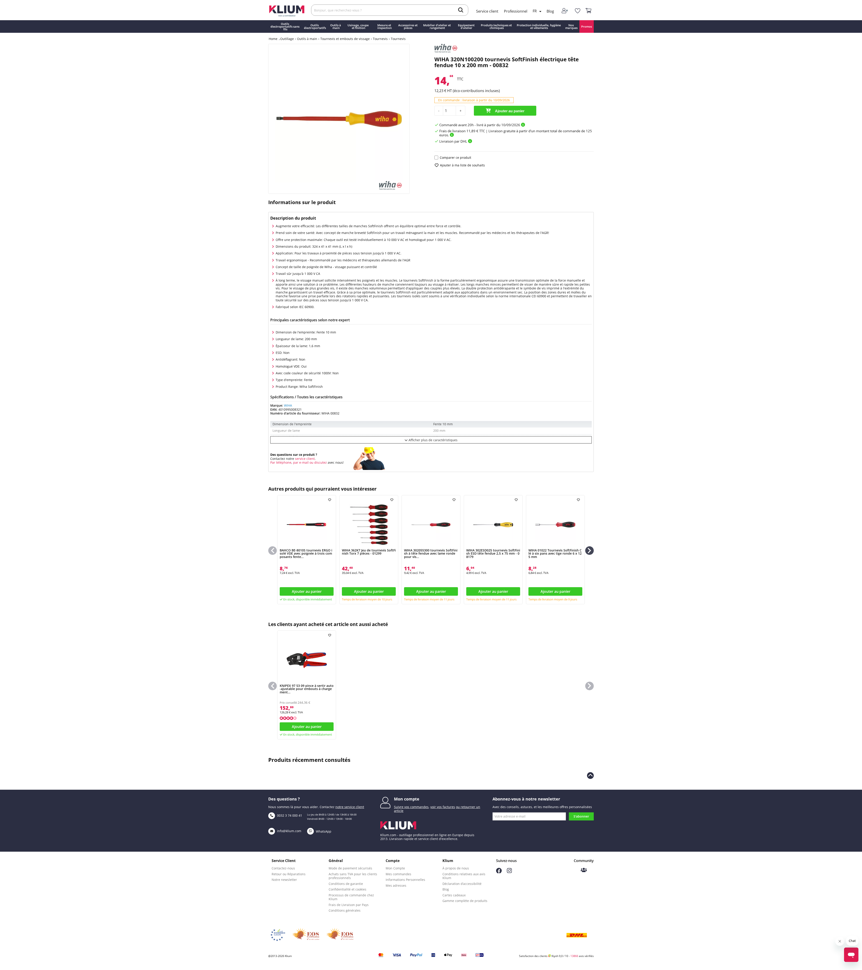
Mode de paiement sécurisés (350, 868)
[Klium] (286, 10)
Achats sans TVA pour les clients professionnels (353, 876)
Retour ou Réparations (289, 874)
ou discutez (318, 462)
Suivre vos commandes (411, 807)
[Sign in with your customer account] (565, 11)
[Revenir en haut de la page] (590, 775)
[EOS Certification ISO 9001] (305, 935)
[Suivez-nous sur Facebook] (499, 872)
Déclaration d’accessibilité (462, 884)
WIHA (288, 405)
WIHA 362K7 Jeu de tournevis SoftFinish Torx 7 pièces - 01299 (369, 552)
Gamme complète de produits (464, 901)
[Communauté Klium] (584, 870)
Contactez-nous (283, 868)
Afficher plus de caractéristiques (432, 440)
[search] (461, 10)
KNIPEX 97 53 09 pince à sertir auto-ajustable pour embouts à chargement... (307, 688)
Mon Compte (395, 868)
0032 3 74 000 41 (289, 815)
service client (304, 458)
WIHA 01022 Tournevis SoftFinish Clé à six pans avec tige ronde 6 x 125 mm (555, 553)
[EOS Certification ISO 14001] (339, 935)
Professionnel (515, 11)
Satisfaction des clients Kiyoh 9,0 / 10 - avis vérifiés (556, 956)
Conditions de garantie (346, 884)
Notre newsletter (284, 879)
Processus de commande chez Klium (351, 897)
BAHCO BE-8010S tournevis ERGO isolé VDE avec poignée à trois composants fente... (306, 553)
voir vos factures (442, 807)
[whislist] (577, 11)
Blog (550, 11)
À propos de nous (455, 868)
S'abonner (581, 816)
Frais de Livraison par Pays (349, 905)
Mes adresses (396, 885)
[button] (589, 550)
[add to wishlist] (330, 500)
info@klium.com (289, 831)
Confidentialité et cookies (347, 889)
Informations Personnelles (405, 879)
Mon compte (406, 799)
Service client (487, 11)
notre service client (349, 807)
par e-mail (301, 462)
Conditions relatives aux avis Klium (463, 876)
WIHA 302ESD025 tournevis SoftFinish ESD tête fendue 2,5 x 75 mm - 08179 (493, 553)
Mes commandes (398, 874)
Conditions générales (345, 910)
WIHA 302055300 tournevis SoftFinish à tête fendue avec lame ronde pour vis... (430, 553)
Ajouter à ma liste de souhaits (462, 165)
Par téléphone (280, 462)
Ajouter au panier (509, 111)
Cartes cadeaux (454, 895)
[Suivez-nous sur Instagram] (509, 872)
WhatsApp (323, 831)
